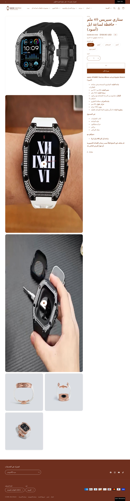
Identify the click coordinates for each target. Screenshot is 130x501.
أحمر (118, 45)
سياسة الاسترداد (22, 497)
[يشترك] (38, 472)
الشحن (95, 37)
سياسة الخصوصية (32, 497)
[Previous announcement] (6, 2)
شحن (48, 497)
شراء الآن (106, 71)
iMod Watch (13, 497)
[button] (41, 8)
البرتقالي (109, 45)
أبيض (99, 45)
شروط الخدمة (41, 497)
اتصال (52, 497)
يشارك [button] (91, 152)
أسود (91, 45)
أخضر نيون (93, 49)
